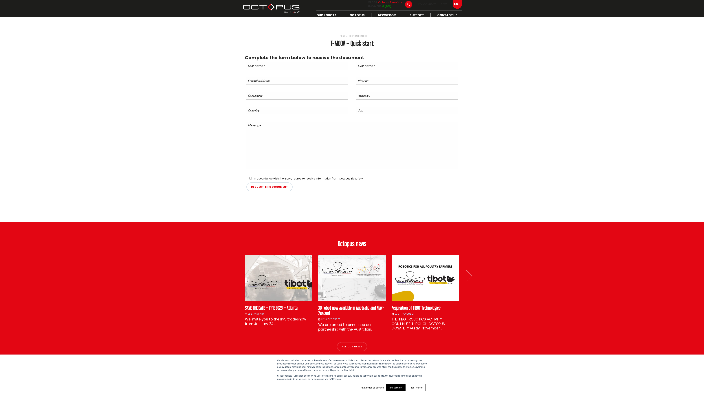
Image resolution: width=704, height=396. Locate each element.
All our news (352, 346)
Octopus (357, 15)
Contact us (447, 15)
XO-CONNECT (427, 4)
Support (417, 15)
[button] (466, 276)
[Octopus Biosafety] (271, 8)
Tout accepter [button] (395, 387)
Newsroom (387, 15)
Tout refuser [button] (417, 387)
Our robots (326, 15)
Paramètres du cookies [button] (372, 387)
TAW (444, 4)
